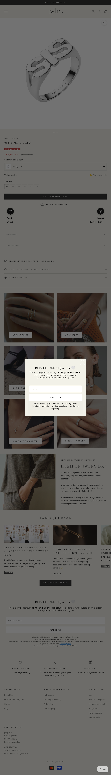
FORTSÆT (55, 397)
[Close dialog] (82, 362)
